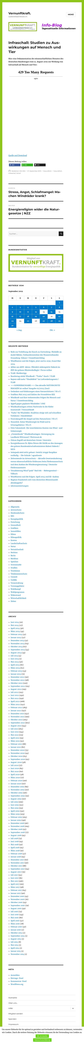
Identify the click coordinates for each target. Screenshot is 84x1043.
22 (59, 316)
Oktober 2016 (16, 902)
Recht (13, 555)
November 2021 (17, 717)
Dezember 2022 (17, 677)
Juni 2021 (15, 732)
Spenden (12, 1019)
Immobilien (16, 531)
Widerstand (16, 595)
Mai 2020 (15, 771)
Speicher (14, 562)
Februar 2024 (16, 634)
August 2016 (16, 908)
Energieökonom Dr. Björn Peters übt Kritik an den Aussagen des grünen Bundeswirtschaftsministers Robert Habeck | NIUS (37, 446)
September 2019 (18, 796)
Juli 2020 (14, 765)
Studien (14, 568)
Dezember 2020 (17, 750)
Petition (14, 552)
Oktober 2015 (16, 933)
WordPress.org (17, 984)
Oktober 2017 (16, 866)
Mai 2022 (15, 698)
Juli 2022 (14, 692)
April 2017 (15, 884)
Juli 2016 (14, 911)
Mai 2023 (15, 662)
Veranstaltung (17, 583)
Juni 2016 (15, 914)
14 (51, 312)
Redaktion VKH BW (18, 171)
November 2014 (17, 954)
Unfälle (14, 580)
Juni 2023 (15, 659)
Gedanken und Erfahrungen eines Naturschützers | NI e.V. (36, 391)
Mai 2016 (14, 918)
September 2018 (18, 832)
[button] (14, 165)
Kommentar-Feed (18, 981)
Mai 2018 (14, 844)
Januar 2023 (16, 674)
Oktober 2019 (16, 793)
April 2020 (15, 774)
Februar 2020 (16, 780)
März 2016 (15, 924)
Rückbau (14, 558)
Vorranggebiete (17, 586)
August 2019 (16, 799)
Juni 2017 (14, 878)
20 (44, 316)
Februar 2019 (16, 817)
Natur (13, 546)
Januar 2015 (16, 951)
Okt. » (52, 330)
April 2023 (15, 665)
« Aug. (19, 330)
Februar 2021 (16, 744)
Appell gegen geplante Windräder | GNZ (28, 404)
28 (51, 321)
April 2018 (15, 847)
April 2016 (15, 921)
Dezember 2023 (17, 640)
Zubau (13, 601)
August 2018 (16, 835)
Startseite (12, 998)
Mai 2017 (14, 881)
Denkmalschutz (17, 513)
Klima (13, 534)
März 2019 (15, 814)
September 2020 (18, 759)
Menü (71, 14)
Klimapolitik (16, 537)
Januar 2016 (16, 930)
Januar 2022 (16, 710)
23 (12, 321)
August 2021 (16, 726)
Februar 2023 (16, 671)
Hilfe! (10, 1008)
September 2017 (17, 869)
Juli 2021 (14, 729)
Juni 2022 (15, 695)
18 (28, 316)
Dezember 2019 (17, 787)
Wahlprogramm (17, 592)
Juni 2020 (15, 768)
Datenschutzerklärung (42, 1040)
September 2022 (18, 686)
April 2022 (15, 701)
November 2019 (17, 790)
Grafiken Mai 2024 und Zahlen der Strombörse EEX (33, 394)
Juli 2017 (14, 875)
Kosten (14, 540)
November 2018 (17, 826)
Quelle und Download (17, 155)
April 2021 (15, 738)
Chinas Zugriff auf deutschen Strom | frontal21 (31, 440)
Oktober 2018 (16, 829)
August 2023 (16, 653)
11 (28, 312)
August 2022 (16, 689)
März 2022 (15, 704)
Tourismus (15, 571)
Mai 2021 (14, 735)
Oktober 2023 (16, 646)
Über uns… (13, 1003)
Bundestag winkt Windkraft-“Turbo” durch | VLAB (33, 376)
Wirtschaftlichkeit (18, 598)
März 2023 (15, 668)
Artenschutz (16, 510)
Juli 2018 (14, 838)
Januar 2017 (16, 893)
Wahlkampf (16, 589)
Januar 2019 (16, 820)
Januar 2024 (16, 637)
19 (36, 316)
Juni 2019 (15, 805)
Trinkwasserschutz (19, 574)
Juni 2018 (15, 841)
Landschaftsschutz (19, 543)
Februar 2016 (16, 927)
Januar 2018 (16, 857)
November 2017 (17, 863)
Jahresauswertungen (20, 486)
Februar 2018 (16, 854)
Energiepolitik (17, 519)
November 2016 (17, 899)
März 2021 (15, 741)
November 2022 (17, 680)
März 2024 (15, 631)
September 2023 (18, 650)
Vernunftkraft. (19, 13)
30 (12, 325)
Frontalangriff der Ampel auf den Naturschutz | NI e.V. (34, 419)
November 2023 (17, 643)
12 (36, 312)
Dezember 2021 (17, 713)
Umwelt (14, 577)
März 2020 (15, 777)
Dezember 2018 (17, 823)
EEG (12, 516)
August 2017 (16, 872)
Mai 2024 (15, 625)
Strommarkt (16, 565)
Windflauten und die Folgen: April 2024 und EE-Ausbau (35, 477)
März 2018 (15, 851)
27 (44, 321)
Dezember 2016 (17, 896)
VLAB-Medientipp (18, 373)
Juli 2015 (14, 942)
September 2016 (18, 905)
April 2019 (15, 811)
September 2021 (18, 723)
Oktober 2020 (17, 756)
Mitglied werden (15, 1014)
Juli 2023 (14, 656)
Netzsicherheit (17, 549)
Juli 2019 (14, 802)
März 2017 (15, 887)
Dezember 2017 (17, 860)
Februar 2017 (16, 890)
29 (59, 321)
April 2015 (15, 948)
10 (20, 312)
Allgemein (15, 507)
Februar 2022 (16, 707)
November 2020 (17, 753)
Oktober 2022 (17, 683)
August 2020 (16, 762)
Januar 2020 (16, 784)
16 (12, 316)
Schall (18, 173)
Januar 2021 (16, 747)
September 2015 (18, 936)
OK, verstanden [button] (42, 1036)
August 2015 (16, 939)
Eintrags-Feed (17, 978)
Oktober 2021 (16, 720)
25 (28, 321)
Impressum (13, 1024)
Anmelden (15, 975)
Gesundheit (47, 171)
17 (20, 316)
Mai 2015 (14, 945)
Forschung (15, 522)
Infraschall (12, 173)
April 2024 (15, 628)
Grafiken (14, 528)
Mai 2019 (14, 808)
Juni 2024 (15, 622)
